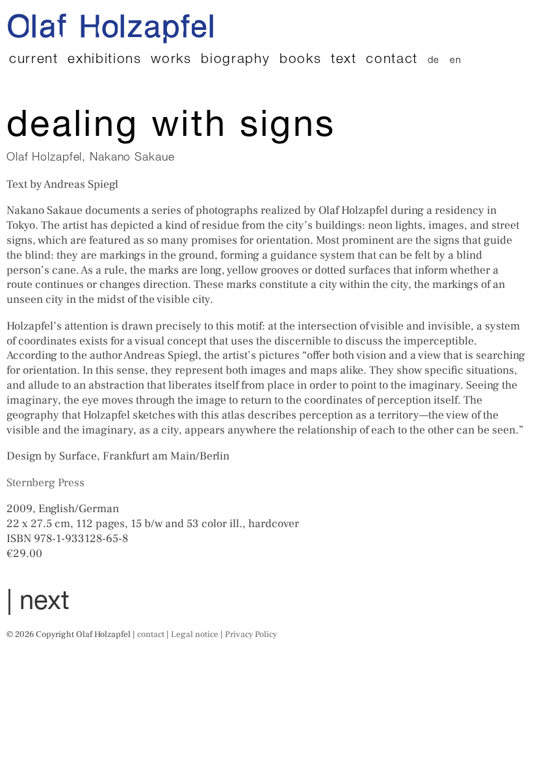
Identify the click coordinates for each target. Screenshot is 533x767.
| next (38, 603)
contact (392, 60)
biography (235, 60)
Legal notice (194, 634)
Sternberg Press (45, 482)
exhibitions (104, 60)
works (171, 60)
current (33, 60)
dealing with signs (170, 128)
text (344, 60)
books (300, 60)
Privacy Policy (251, 634)
